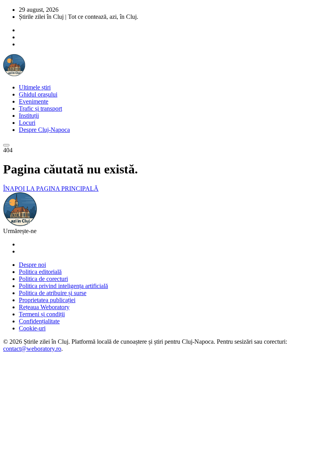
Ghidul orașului (38, 94)
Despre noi (32, 264)
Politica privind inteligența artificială (63, 286)
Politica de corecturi (43, 278)
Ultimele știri (35, 87)
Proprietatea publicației (47, 300)
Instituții (29, 115)
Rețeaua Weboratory (44, 307)
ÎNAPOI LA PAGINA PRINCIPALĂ (51, 188)
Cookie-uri (32, 328)
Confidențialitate (39, 321)
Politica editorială (40, 271)
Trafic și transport (40, 108)
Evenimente (33, 101)
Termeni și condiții (42, 314)
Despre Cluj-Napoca (44, 129)
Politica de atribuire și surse (52, 293)
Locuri (27, 122)
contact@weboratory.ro (32, 348)
